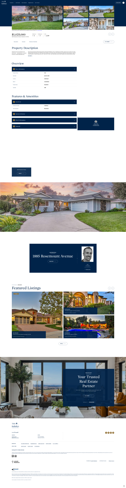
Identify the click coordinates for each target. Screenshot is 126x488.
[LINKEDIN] (106, 433)
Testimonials (37, 446)
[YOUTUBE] (108, 433)
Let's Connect (37, 2)
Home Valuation (24, 2)
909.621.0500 (118, 2)
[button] (108, 41)
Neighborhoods (30, 2)
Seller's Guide (30, 446)
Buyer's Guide (23, 446)
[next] (112, 288)
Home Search (18, 2)
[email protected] (39, 30)
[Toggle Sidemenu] (123, 3)
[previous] (109, 288)
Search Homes (48, 443)
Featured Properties (25, 443)
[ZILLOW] (113, 433)
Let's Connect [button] (55, 443)
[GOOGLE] (111, 433)
